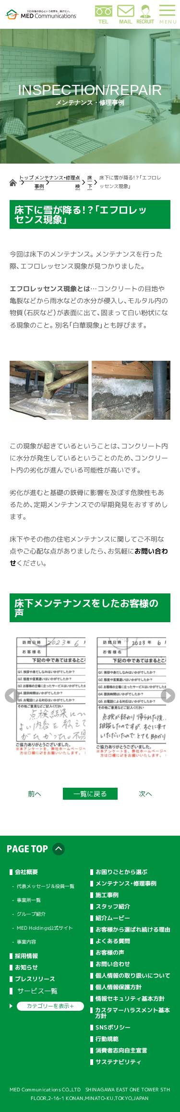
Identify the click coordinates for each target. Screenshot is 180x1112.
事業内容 (26, 941)
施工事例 (106, 895)
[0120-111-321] (103, 21)
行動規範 (106, 1039)
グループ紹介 (31, 914)
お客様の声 (109, 953)
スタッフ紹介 (112, 907)
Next (168, 695)
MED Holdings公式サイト (45, 927)
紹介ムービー (112, 918)
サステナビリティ (118, 1062)
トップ (26, 177)
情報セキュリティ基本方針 (129, 999)
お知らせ (26, 967)
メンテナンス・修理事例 (125, 884)
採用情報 (26, 956)
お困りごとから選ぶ (121, 872)
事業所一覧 (29, 900)
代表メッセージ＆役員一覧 (45, 886)
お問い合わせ (112, 964)
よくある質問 (112, 941)
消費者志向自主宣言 (121, 1050)
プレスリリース (35, 979)
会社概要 (26, 872)
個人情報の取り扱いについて (132, 976)
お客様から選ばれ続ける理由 (132, 930)
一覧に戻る (90, 793)
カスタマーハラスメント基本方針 (132, 1013)
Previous (12, 695)
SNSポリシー (112, 1027)
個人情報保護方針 (118, 987)
